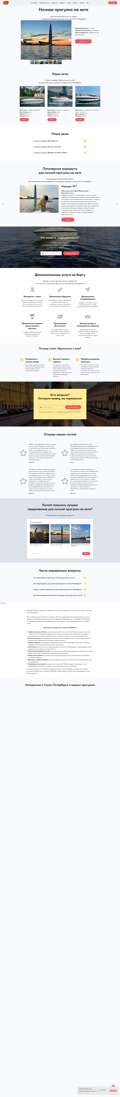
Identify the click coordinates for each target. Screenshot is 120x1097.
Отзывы (69, 2)
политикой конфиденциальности (81, 258)
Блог (88, 2)
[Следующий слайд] (117, 204)
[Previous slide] (22, 40)
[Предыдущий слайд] (3, 204)
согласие (47, 258)
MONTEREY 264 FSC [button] (56, 103)
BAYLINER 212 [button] (26, 103)
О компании (34, 2)
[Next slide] (70, 40)
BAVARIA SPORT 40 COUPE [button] (87, 103)
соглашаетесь (97, 1089)
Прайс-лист (55, 2)
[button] (83, 41)
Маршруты (62, 2)
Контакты (82, 2)
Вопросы (75, 2)
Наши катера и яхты (44, 2)
